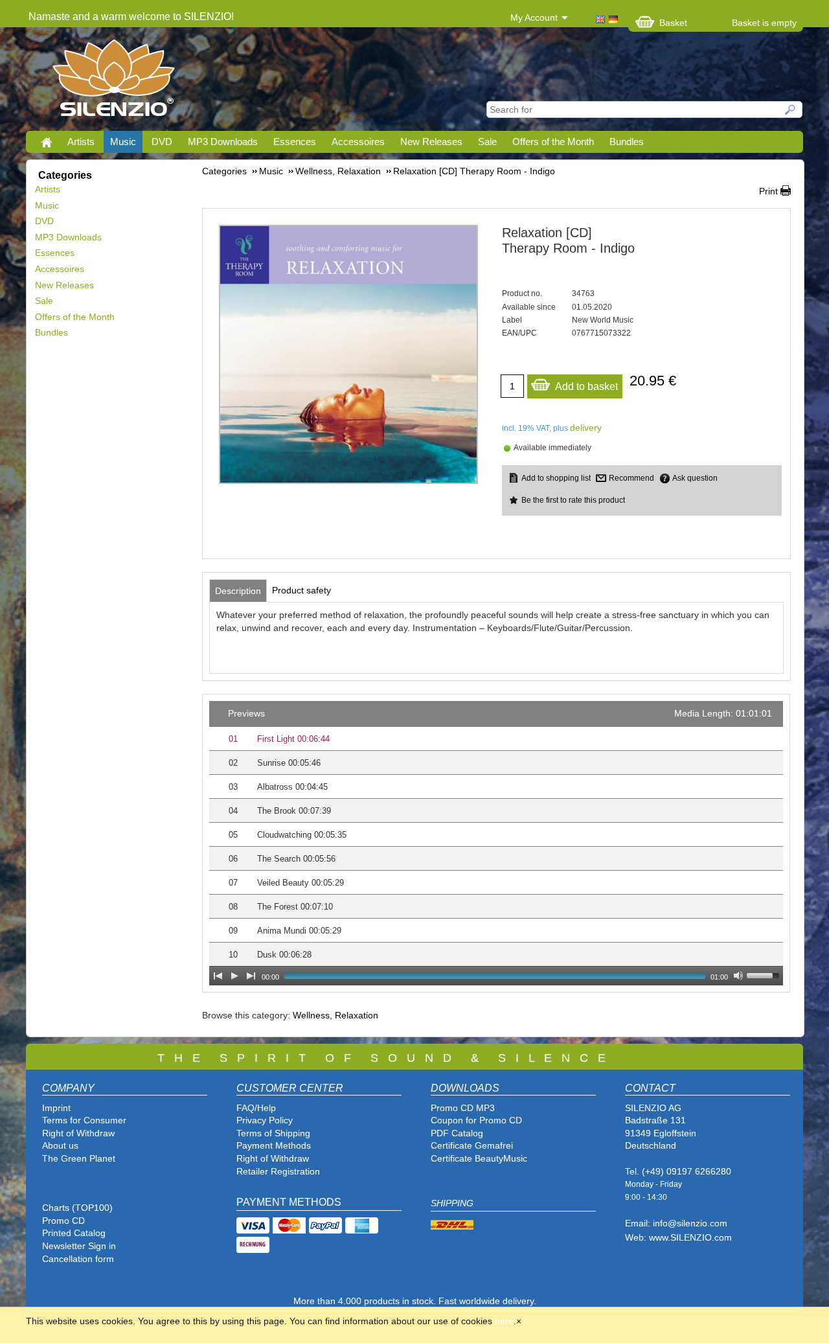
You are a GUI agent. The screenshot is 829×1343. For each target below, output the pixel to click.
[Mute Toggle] (738, 975)
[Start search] (791, 109)
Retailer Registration (278, 1171)
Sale (487, 141)
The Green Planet (78, 1158)
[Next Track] (251, 975)
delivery (586, 427)
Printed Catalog (74, 1233)
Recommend (631, 478)
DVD (162, 141)
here (504, 1321)
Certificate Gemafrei (472, 1145)
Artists (81, 141)
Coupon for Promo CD (476, 1120)
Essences (294, 141)
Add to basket (586, 386)
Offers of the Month (553, 141)
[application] (496, 843)
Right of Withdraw (78, 1133)
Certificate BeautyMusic (479, 1158)
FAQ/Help (256, 1108)
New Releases (431, 141)
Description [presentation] (238, 591)
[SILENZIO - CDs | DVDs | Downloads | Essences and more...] (113, 81)
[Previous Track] (217, 975)
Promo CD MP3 (463, 1108)
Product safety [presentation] (301, 590)
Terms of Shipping (273, 1133)
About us (60, 1145)
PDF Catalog (457, 1133)
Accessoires (358, 141)
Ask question (695, 478)
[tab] (238, 591)
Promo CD (63, 1220)
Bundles (626, 141)
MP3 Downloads (223, 141)
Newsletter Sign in (79, 1246)
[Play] (234, 975)
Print (768, 191)
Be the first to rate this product (573, 500)
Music (123, 141)
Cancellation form (79, 1259)
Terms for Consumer (84, 1120)
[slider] (765, 974)
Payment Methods (273, 1145)
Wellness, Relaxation (335, 1015)
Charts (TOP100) (77, 1207)
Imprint (56, 1108)
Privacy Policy (264, 1120)
